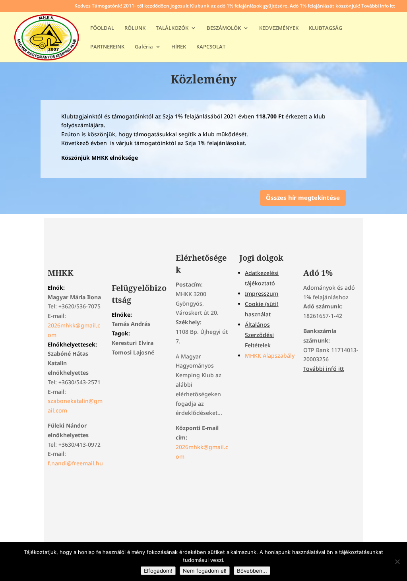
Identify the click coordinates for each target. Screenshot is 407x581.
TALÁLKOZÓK (172, 28)
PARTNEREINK (107, 47)
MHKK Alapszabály (270, 355)
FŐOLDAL (102, 28)
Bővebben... (252, 570)
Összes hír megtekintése (303, 197)
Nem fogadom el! (205, 570)
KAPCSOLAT (210, 47)
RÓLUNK (134, 28)
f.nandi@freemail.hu (75, 463)
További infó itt (323, 368)
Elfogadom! (158, 570)
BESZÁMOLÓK (224, 28)
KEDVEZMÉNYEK (278, 28)
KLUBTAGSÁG (325, 28)
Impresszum (261, 293)
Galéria (144, 47)
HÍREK (178, 47)
